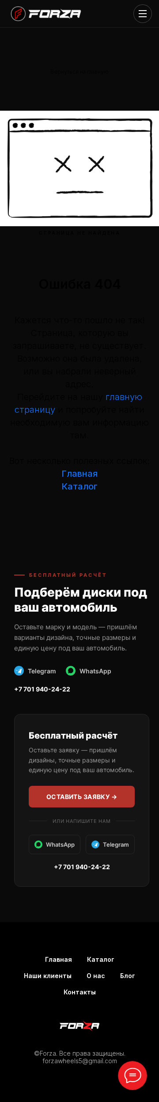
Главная (79, 473)
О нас (96, 975)
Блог (127, 975)
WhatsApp (95, 671)
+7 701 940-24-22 (42, 689)
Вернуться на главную (79, 71)
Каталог (100, 959)
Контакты (80, 992)
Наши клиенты (48, 975)
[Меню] (142, 13)
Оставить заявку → (81, 796)
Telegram (42, 671)
